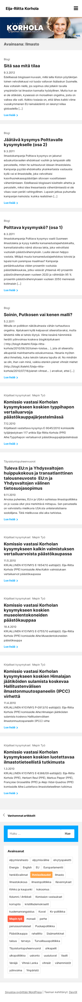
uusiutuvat (50, 955)
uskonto (35, 955)
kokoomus (42, 889)
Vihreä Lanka (30, 962)
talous (13, 940)
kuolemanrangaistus (21, 911)
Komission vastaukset (48, 896)
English (27, 867)
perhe (43, 918)
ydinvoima (15, 970)
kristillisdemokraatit (37, 904)
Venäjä (13, 962)
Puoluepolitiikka (45, 926)
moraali (31, 918)
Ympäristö (32, 970)
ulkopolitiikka (17, 955)
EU (37, 867)
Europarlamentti (53, 867)
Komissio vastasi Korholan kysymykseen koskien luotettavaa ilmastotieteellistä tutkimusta (39, 757)
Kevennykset (63, 882)
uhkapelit (51, 948)
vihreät (46, 962)
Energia (14, 867)
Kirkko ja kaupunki (20, 889)
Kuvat (42, 911)
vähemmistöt (63, 962)
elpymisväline (40, 860)
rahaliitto (37, 933)
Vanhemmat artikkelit (21, 815)
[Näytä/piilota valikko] (76, 8)
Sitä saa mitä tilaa (22, 65)
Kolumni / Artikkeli (20, 896)
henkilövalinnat (18, 874)
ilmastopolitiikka (41, 882)
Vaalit (64, 955)
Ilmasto (59, 874)
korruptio (15, 904)
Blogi (7, 59)
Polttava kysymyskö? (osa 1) (33, 227)
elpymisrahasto (18, 860)
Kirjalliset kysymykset (17, 395)
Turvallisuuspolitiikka (47, 940)
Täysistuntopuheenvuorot (19, 461)
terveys (25, 940)
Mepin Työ (38, 395)
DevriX (73, 992)
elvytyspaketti (62, 860)
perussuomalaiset (20, 926)
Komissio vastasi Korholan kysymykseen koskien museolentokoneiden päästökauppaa (31, 613)
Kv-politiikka (57, 911)
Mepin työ (15, 918)
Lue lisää (10, 115)
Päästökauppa (18, 933)
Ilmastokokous (18, 882)
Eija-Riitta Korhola (22, 8)
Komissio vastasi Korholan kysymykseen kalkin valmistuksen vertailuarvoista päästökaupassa (39, 548)
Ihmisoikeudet (41, 874)
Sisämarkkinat (55, 933)
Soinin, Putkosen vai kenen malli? (38, 314)
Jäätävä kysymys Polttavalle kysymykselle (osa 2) (33, 142)
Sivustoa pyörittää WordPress (23, 992)
